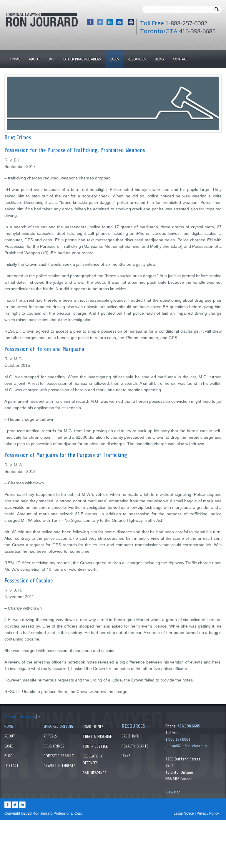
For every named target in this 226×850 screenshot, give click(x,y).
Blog (8, 756)
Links (126, 756)
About (9, 736)
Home (8, 726)
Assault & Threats (60, 765)
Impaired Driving (58, 726)
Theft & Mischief (97, 736)
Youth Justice (95, 746)
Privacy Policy (208, 813)
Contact (11, 765)
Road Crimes (93, 726)
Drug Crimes (54, 746)
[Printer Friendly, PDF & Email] (130, 24)
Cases (9, 746)
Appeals (50, 736)
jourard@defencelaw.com (186, 746)
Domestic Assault (59, 756)
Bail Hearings (94, 773)
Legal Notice (184, 813)
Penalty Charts (135, 746)
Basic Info (130, 736)
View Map (173, 792)
